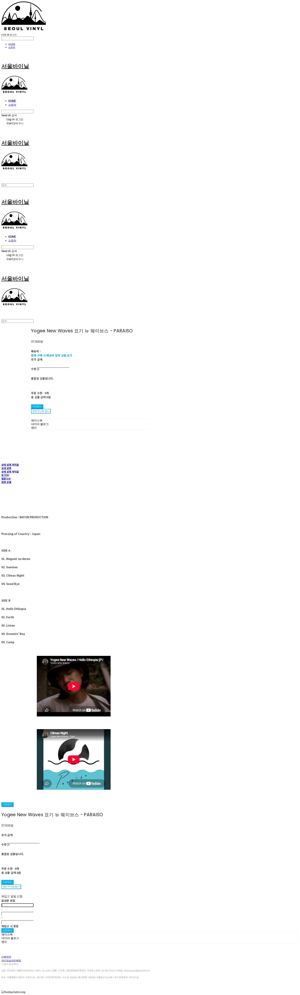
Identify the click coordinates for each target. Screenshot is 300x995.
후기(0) (5, 475)
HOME (11, 44)
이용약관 (6, 957)
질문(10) (6, 478)
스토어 (11, 47)
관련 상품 (6, 482)
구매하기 (7, 804)
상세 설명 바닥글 (10, 471)
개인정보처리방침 (11, 960)
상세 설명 (6, 468)
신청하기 (7, 930)
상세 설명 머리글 (10, 464)
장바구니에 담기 (11, 886)
